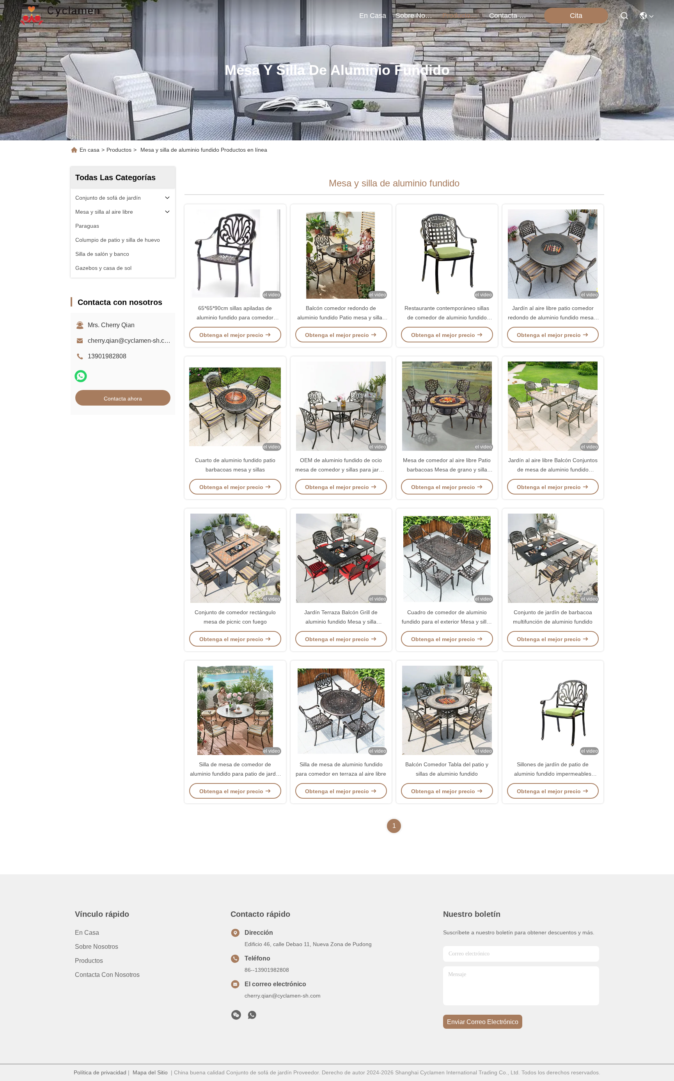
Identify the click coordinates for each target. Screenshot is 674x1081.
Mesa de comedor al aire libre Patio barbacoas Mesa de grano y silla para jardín (447, 469)
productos (458, 15)
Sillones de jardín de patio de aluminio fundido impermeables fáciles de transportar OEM (552, 773)
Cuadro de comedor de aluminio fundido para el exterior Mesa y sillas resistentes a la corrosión (447, 621)
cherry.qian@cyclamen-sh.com (130, 340)
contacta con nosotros (508, 15)
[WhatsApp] (81, 376)
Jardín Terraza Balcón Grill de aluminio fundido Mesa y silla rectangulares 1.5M (341, 621)
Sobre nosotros (96, 946)
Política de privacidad (100, 1072)
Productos (118, 150)
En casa (372, 15)
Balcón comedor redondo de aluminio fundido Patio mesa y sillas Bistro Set (341, 317)
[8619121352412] (252, 1017)
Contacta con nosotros (107, 974)
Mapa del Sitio (150, 1072)
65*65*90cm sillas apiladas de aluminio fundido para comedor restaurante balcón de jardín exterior (235, 317)
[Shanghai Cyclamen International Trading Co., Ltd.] (61, 15)
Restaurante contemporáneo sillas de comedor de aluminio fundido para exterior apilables (446, 317)
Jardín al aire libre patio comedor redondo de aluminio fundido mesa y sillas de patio (553, 317)
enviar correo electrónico (482, 1022)
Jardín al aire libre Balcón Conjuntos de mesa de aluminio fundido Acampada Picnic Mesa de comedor (553, 469)
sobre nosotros (414, 15)
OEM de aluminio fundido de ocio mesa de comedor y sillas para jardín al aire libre (341, 469)
